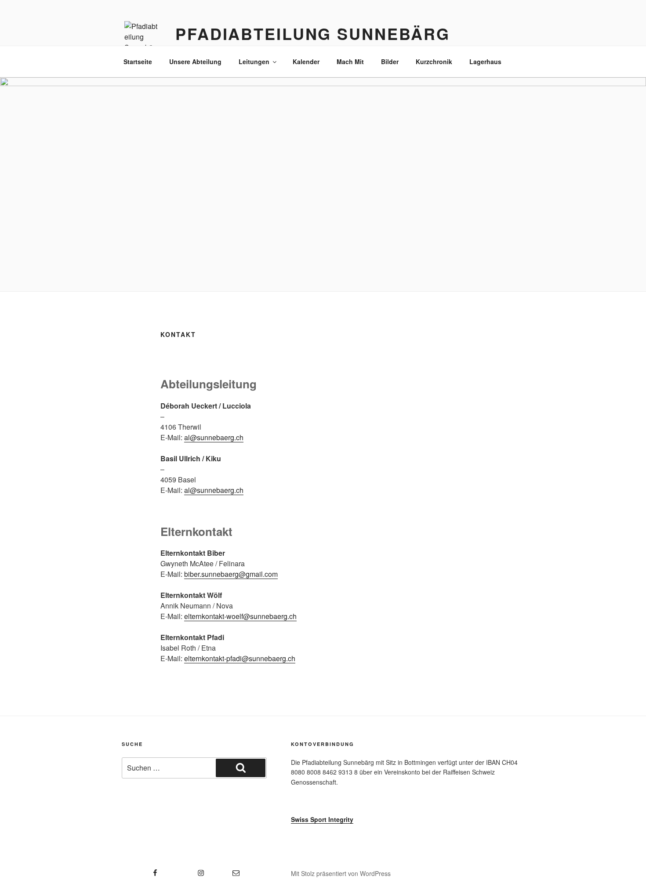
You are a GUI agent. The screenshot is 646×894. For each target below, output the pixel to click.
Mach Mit (350, 61)
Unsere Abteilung (195, 61)
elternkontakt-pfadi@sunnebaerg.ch (239, 658)
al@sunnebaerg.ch (213, 437)
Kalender (306, 61)
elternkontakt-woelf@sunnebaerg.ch (240, 616)
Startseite (137, 61)
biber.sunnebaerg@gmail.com (231, 574)
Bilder (390, 61)
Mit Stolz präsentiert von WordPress (341, 873)
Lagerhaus (485, 61)
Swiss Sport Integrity (322, 819)
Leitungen (254, 61)
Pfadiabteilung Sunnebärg (312, 33)
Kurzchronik (434, 61)
